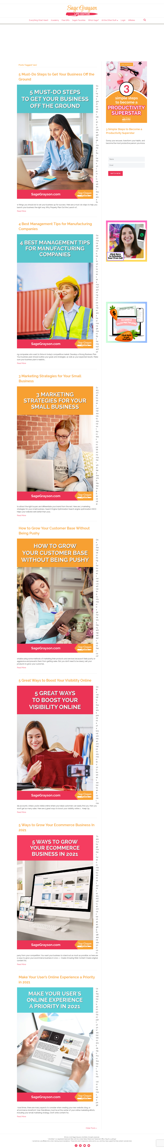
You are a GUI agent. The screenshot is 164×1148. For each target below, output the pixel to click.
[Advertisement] (82, 40)
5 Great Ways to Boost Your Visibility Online (55, 680)
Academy (55, 20)
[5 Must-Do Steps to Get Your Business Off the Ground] (55, 141)
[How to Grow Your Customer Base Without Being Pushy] (55, 595)
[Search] (144, 20)
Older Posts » (91, 1128)
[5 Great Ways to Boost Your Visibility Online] (55, 743)
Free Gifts (66, 20)
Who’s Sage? (93, 20)
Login (123, 20)
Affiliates (131, 20)
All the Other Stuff (109, 20)
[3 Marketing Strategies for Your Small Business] (55, 443)
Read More (21, 211)
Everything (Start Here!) (38, 20)
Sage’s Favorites (78, 20)
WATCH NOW (115, 173)
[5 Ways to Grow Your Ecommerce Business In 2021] (55, 892)
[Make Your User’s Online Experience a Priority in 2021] (55, 1044)
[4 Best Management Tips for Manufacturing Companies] (55, 291)
